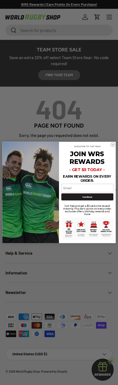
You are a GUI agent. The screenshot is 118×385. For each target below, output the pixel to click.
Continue (87, 197)
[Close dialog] (113, 145)
